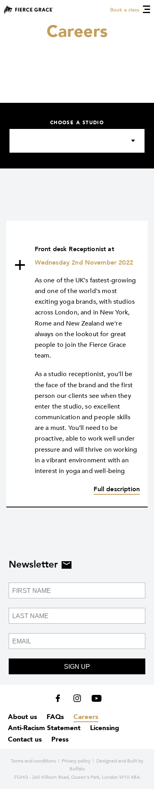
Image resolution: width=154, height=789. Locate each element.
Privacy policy (76, 761)
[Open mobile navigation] (146, 9)
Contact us (25, 739)
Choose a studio (77, 122)
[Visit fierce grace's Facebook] (60, 700)
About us (22, 716)
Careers (85, 716)
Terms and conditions (33, 761)
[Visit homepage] (28, 10)
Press (60, 739)
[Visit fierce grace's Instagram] (78, 700)
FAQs (55, 716)
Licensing (104, 727)
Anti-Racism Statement (44, 727)
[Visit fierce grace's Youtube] (94, 700)
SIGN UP (77, 666)
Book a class (124, 9)
